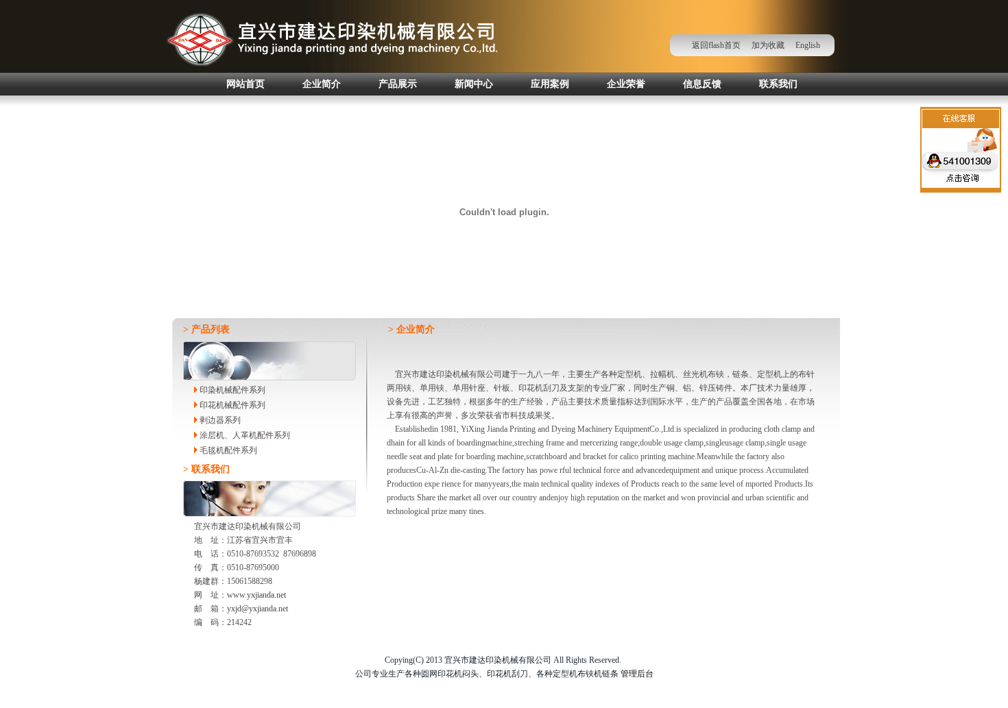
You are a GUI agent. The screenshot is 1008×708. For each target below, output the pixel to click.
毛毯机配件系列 (227, 450)
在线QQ (961, 158)
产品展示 (398, 84)
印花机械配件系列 (231, 405)
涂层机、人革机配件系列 (243, 435)
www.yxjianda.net (256, 595)
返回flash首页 (716, 45)
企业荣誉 (626, 84)
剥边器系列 (219, 420)
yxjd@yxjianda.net (257, 608)
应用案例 (550, 84)
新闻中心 (474, 84)
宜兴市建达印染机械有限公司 (332, 36)
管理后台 (637, 674)
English (809, 45)
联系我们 (778, 84)
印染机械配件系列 (231, 390)
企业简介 (321, 84)
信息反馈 (702, 84)
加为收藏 (768, 45)
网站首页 (245, 84)
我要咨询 (961, 185)
